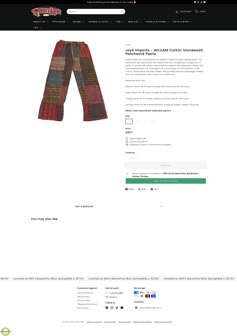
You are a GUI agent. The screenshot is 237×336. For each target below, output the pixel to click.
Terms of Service (85, 293)
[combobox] (96, 11)
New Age (133, 21)
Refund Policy (83, 297)
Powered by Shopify (163, 322)
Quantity (130, 152)
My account (83, 308)
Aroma (77, 21)
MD (129, 122)
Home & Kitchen (156, 21)
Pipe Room (59, 21)
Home (128, 45)
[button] (165, 181)
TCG (36, 27)
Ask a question (84, 206)
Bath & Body (181, 21)
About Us (39, 21)
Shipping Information (87, 304)
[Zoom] (74, 80)
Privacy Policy (83, 300)
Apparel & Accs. (99, 21)
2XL (154, 122)
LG (138, 122)
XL (146, 122)
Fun (118, 21)
